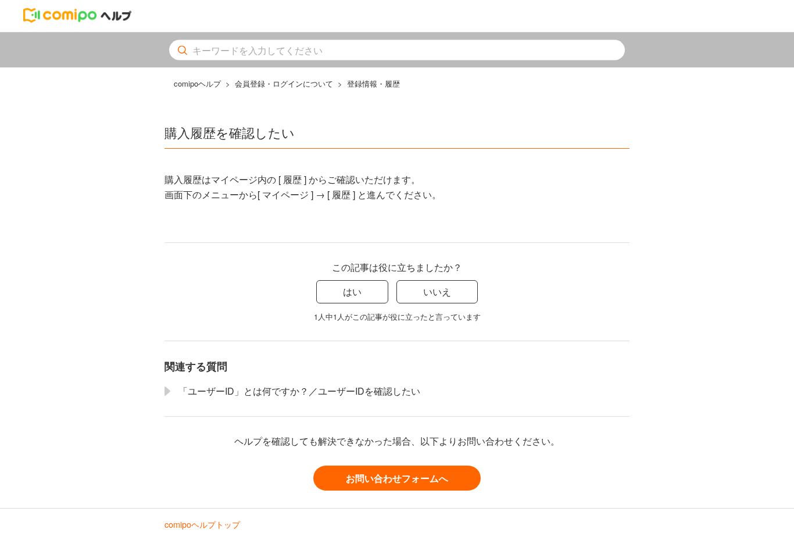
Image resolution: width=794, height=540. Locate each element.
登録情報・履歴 (373, 83)
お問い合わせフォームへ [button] (397, 478)
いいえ (437, 291)
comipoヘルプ (197, 83)
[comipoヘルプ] (77, 19)
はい (352, 291)
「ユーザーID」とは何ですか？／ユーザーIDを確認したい (299, 391)
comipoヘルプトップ (202, 524)
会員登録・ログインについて (284, 83)
